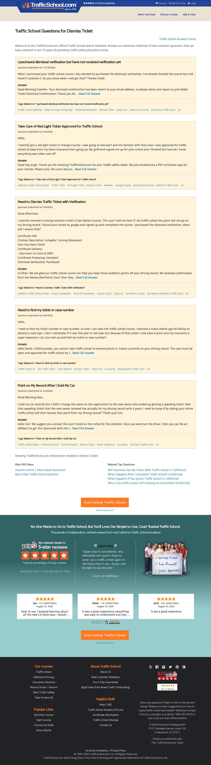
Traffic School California (30, 109)
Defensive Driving (43, 677)
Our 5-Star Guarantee (105, 682)
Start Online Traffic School (105, 502)
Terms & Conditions (96, 750)
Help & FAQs (189, 14)
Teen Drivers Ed (44, 697)
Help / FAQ (105, 704)
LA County (110, 368)
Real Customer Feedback (105, 677)
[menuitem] (146, 14)
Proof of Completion (83, 293)
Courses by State (43, 725)
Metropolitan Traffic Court (131, 368)
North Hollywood (106, 444)
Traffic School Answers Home (177, 39)
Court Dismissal (69, 444)
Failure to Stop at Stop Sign (58, 109)
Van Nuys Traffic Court (141, 444)
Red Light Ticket (75, 185)
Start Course (43, 720)
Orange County (123, 185)
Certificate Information (106, 715)
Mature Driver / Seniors (43, 687)
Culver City (96, 368)
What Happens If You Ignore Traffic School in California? (143, 478)
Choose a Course (169, 14)
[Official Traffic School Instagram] (163, 667)
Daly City (118, 293)
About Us (105, 672)
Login (193, 3)
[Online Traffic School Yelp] (150, 667)
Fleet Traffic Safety (44, 692)
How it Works (43, 730)
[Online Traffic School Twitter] (170, 667)
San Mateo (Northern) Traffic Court (165, 293)
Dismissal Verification (86, 109)
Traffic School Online (28, 444)
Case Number (65, 368)
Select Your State (146, 14)
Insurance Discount (44, 682)
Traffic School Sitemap (105, 720)
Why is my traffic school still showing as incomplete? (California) (149, 483)
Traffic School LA (26, 368)
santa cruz (122, 109)
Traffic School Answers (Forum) (105, 709)
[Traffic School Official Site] (49, 7)
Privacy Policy (118, 750)
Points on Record (50, 444)
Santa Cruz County (139, 109)
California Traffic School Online (33, 185)
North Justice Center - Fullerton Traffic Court (155, 185)
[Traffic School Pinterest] (177, 667)
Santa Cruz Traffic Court (163, 109)
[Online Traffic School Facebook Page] (157, 667)
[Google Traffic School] (183, 667)
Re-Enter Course (43, 715)
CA (179, 109)
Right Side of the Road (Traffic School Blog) (105, 687)
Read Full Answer (90, 93)
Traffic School (43, 672)
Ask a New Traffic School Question (36, 474)
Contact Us (105, 725)
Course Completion (61, 293)
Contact (162, 3)
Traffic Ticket (58, 185)
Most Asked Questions (51, 470)
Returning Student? (105, 510)
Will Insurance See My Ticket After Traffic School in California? (147, 470)
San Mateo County (135, 293)
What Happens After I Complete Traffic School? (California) (145, 474)
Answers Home (25, 470)
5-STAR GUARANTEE (104, 3)
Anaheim (108, 185)
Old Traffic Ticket (46, 368)
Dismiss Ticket (106, 109)
